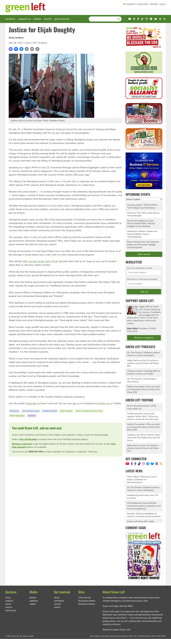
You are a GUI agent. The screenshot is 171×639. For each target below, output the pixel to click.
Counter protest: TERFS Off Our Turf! (142, 206)
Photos (33, 597)
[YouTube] (127, 463)
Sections (10, 19)
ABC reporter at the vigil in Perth (40, 261)
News (8, 597)
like (74, 403)
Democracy (14, 411)
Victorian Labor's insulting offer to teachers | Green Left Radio (143, 372)
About (56, 597)
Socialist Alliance (50, 411)
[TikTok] (139, 463)
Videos (33, 604)
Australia (31, 415)
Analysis (42, 42)
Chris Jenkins (16, 37)
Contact (57, 604)
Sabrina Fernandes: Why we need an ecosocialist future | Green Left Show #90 (143, 389)
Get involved (61, 19)
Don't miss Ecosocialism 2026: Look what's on (142, 407)
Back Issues (10, 610)
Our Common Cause (30, 411)
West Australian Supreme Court (89, 411)
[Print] (27, 49)
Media (37, 19)
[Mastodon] (11, 49)
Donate (154, 4)
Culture (8, 607)
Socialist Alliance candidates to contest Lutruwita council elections (144, 504)
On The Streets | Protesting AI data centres (141, 380)
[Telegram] (147, 463)
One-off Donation (28, 439)
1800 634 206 (35, 451)
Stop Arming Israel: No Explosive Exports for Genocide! (143, 243)
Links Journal (84, 597)
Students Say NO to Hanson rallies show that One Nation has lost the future (144, 437)
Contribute (59, 600)
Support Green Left (140, 300)
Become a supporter (22, 443)
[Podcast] (132, 463)
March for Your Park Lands (139, 212)
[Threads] (156, 463)
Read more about (116, 629)
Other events (144, 254)
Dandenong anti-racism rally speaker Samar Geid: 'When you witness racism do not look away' (143, 416)
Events (48, 19)
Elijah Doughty (66, 411)
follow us (105, 403)
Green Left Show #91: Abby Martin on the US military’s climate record (144, 513)
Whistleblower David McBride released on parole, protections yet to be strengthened (144, 495)
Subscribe (31, 403)
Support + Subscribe (137, 4)
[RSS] (161, 463)
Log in (163, 4)
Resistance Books (86, 600)
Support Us (24, 19)
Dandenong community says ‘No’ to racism (142, 486)
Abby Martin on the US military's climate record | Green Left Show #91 (143, 363)
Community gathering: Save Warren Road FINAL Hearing (141, 222)
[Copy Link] (37, 49)
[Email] (32, 49)
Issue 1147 (31, 42)
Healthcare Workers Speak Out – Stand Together (143, 233)
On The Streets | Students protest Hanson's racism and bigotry (143, 354)
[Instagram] (143, 463)
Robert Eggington (17, 415)
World (8, 604)
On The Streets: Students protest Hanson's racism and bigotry (143, 478)
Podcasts (34, 600)
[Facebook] (16, 49)
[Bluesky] (21, 49)
